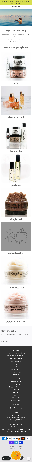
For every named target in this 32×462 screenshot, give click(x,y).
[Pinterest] (18, 408)
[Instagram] (14, 408)
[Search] (26, 6)
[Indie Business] (16, 460)
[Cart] (30, 6)
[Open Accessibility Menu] (22, 458)
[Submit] (29, 341)
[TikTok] (21, 408)
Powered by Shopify (16, 448)
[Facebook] (10, 408)
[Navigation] (1, 6)
